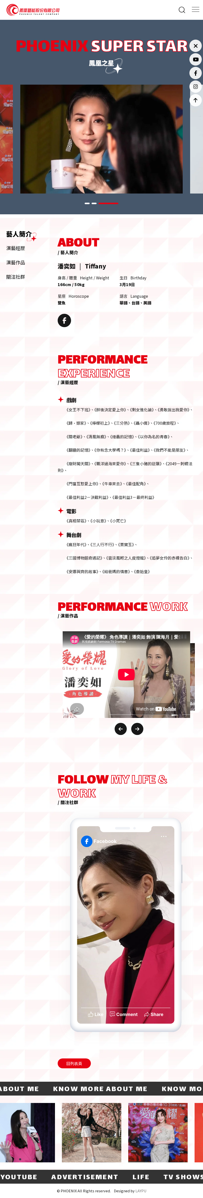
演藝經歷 (15, 247)
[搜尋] (182, 9)
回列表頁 (74, 1063)
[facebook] (195, 73)
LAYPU (140, 1190)
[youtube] (195, 59)
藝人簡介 (19, 233)
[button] (94, 203)
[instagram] (195, 86)
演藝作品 (15, 262)
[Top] (195, 100)
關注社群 (15, 276)
